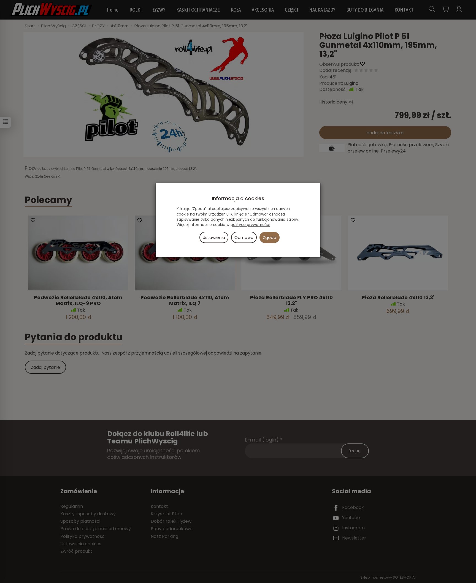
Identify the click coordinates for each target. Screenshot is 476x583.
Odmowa (243, 237)
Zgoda (269, 237)
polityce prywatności (250, 224)
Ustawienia (214, 237)
